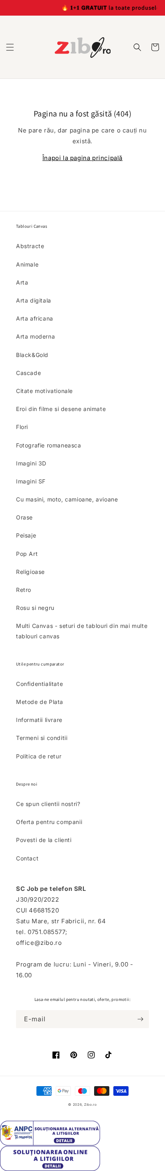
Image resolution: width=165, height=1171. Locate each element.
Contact (27, 858)
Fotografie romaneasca (48, 445)
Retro (23, 589)
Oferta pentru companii (49, 821)
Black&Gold (32, 354)
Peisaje (26, 535)
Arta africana (34, 318)
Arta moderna (35, 336)
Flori (22, 426)
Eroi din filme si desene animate (61, 408)
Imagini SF (31, 481)
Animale (27, 264)
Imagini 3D (31, 463)
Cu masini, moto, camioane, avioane (67, 499)
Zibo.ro (90, 1105)
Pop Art (27, 553)
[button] (10, 47)
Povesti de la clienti (44, 839)
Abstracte (30, 246)
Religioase (30, 571)
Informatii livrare (39, 719)
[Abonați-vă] (140, 1019)
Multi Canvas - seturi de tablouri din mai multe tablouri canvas (81, 630)
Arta (22, 282)
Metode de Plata (39, 701)
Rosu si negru (35, 607)
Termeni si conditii (41, 737)
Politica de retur (38, 756)
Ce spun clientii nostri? (48, 803)
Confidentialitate (39, 683)
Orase (24, 517)
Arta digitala (33, 300)
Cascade (28, 372)
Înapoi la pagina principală (82, 158)
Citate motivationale (44, 390)
